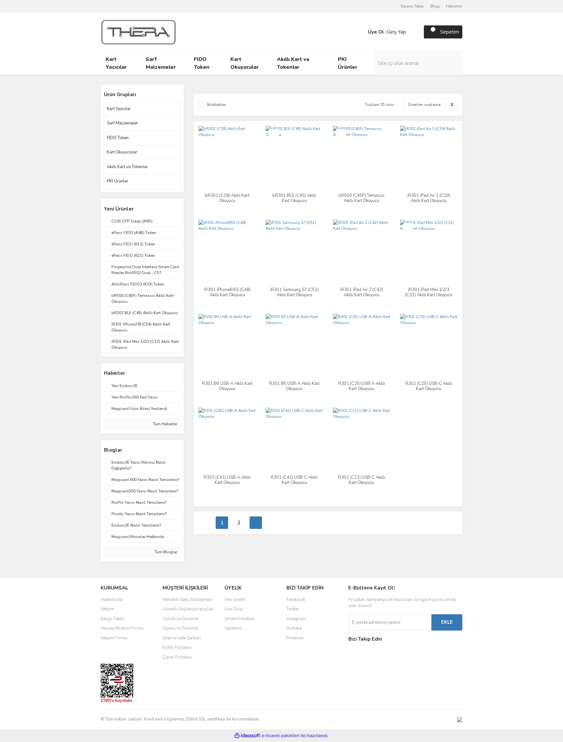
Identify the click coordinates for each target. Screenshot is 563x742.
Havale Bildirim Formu (122, 628)
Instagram (296, 619)
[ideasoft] (247, 736)
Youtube (294, 628)
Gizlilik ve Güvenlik (180, 619)
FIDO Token (118, 138)
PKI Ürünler (117, 181)
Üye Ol (376, 32)
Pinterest (294, 638)
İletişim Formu (114, 638)
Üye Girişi (233, 609)
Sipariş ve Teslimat (180, 628)
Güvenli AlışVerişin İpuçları (188, 609)
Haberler (454, 6)
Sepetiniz (233, 628)
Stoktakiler (216, 104)
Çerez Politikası (177, 657)
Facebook (295, 600)
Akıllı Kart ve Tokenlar (127, 167)
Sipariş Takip (412, 6)
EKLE (447, 622)
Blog (435, 6)
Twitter (292, 609)
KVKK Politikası (177, 647)
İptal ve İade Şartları (182, 638)
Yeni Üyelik (234, 600)
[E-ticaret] (281, 735)
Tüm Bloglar (165, 552)
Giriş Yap (396, 32)
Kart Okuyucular (122, 152)
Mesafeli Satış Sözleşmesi (187, 600)
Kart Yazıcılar (119, 109)
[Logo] (138, 31)
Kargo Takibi (112, 619)
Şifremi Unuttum (239, 619)
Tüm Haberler (164, 424)
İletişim (107, 609)
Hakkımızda (112, 600)
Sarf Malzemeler (122, 123)
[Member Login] (361, 32)
